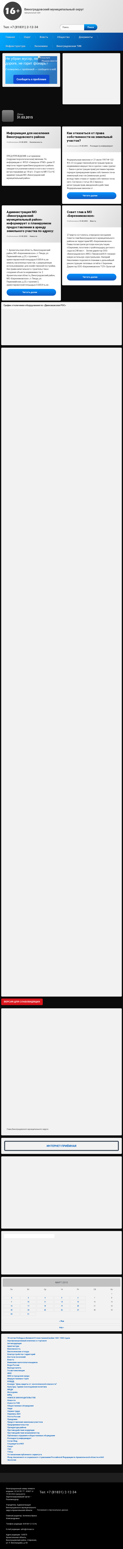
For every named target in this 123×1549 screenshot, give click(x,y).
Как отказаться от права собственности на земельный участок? (89, 136)
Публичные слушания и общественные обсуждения (31, 1436)
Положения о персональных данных (52, 1510)
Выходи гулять (14, 1368)
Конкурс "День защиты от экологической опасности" (32, 1384)
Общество (63, 37)
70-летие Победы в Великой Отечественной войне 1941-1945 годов (38, 1338)
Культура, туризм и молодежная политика (27, 1387)
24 (28, 1310)
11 (45, 1302)
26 (62, 1310)
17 (28, 1306)
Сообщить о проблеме (31, 79)
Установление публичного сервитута (24, 1455)
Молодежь (12, 1392)
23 (11, 1310)
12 (62, 1302)
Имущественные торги (17, 1379)
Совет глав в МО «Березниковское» (80, 214)
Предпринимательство (18, 1425)
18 (45, 1306)
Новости (33, 236)
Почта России (13, 1417)
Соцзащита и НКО (15, 1444)
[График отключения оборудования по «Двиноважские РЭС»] (61, 325)
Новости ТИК (13, 1403)
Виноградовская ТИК (69, 46)
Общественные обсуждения (20, 1406)
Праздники (12, 1419)
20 (78, 1306)
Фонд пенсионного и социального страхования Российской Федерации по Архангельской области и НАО (55, 1457)
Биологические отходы (18, 1352)
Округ (27, 37)
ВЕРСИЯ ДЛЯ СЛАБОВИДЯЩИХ (22, 1001)
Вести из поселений (16, 1357)
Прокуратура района (16, 1427)
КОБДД (10, 1381)
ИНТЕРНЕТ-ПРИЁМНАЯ (61, 1145)
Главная (10, 37)
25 (45, 1310)
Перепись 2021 (14, 1414)
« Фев (61, 1321)
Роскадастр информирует (101, 146)
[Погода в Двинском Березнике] (29, 1237)
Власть (44, 37)
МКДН (10, 1389)
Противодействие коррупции (20, 1430)
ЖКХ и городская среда (18, 1376)
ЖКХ (9, 1373)
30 (11, 1314)
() (20, 1494)
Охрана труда (13, 1411)
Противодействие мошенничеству (23, 1433)
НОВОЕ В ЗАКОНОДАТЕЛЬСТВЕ (21, 1398)
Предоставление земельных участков (25, 1422)
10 (28, 1302)
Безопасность (36, 142)
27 (78, 1310)
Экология (11, 1460)
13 (78, 1302)
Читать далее (99, 195)
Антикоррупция (14, 1343)
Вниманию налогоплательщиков (22, 1362)
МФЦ (9, 1395)
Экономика (41, 46)
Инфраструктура (15, 46)
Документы (86, 37)
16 (11, 1306)
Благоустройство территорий (21, 1354)
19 (62, 1306)
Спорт (10, 1446)
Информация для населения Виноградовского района (28, 135)
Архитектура (13, 1346)
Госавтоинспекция (16, 1371)
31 (28, 1314)
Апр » (61, 1327)
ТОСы (10, 1452)
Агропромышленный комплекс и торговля (26, 1341)
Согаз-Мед (12, 1441)
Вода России (13, 1365)
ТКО (9, 1449)
